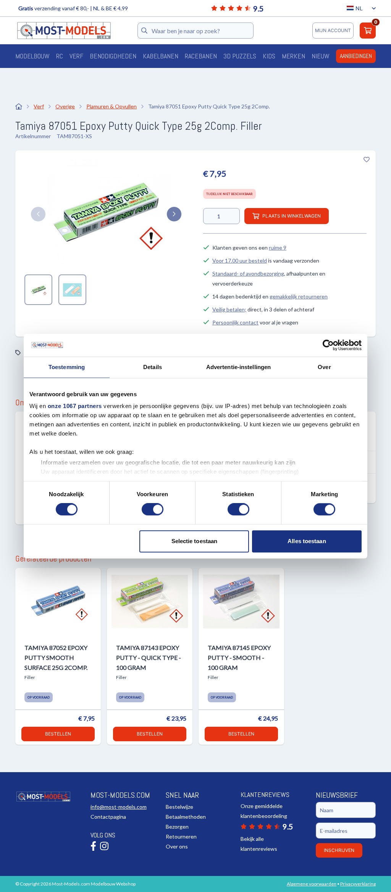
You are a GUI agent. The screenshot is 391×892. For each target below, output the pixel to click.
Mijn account (333, 30)
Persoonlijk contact (235, 322)
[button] (38, 214)
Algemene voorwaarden (311, 884)
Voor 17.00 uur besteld (239, 260)
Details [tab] (152, 367)
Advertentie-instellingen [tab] (238, 367)
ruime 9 (277, 247)
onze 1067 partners (75, 406)
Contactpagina (108, 816)
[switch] (152, 509)
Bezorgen (177, 826)
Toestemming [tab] (66, 367)
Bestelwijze (179, 806)
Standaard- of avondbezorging (248, 273)
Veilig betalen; (229, 309)
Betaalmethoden (186, 816)
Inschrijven (339, 850)
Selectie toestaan (194, 541)
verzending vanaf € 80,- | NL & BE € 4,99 (73, 8)
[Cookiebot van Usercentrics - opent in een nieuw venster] (328, 345)
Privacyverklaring (358, 884)
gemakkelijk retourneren (299, 296)
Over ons (177, 846)
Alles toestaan (307, 541)
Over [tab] (324, 367)
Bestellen (58, 734)
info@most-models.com (118, 806)
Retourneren (181, 836)
